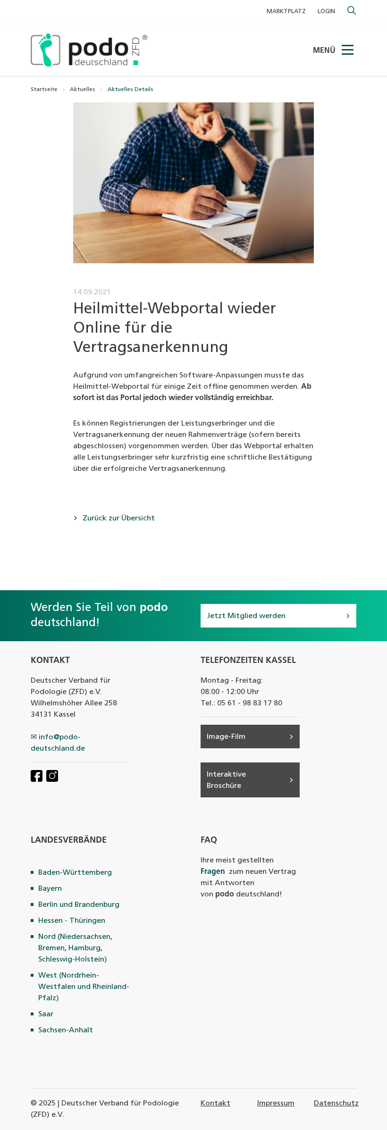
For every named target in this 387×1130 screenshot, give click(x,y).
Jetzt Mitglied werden (246, 616)
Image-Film (226, 737)
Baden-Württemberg (75, 873)
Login (326, 11)
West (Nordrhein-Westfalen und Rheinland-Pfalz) (83, 987)
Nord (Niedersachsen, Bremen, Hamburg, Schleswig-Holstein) (75, 948)
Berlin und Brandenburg (78, 905)
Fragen (213, 872)
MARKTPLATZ (286, 11)
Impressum (275, 1103)
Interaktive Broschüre (226, 780)
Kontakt (215, 1103)
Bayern (50, 889)
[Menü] (348, 50)
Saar (45, 1014)
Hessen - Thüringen (71, 921)
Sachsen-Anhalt (65, 1030)
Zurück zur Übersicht (118, 518)
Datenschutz (336, 1103)
